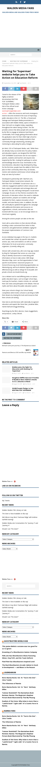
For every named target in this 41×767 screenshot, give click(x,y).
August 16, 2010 (18, 384)
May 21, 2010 (17, 373)
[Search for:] (20, 55)
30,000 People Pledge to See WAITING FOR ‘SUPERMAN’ (22, 389)
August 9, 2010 (17, 392)
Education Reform (14, 334)
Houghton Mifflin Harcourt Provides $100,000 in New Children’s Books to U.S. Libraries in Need (25, 380)
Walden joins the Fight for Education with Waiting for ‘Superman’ (22, 369)
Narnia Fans (9, 711)
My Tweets (6, 501)
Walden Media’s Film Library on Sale (14, 510)
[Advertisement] (20, 31)
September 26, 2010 (10, 83)
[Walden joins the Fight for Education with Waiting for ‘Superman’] (6, 369)
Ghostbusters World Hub (16, 641)
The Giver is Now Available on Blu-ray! (15, 514)
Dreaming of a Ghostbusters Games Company (19, 652)
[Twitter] (24, 2)
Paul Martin (22, 83)
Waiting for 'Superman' (12, 338)
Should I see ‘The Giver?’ (10, 529)
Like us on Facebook (11, 486)
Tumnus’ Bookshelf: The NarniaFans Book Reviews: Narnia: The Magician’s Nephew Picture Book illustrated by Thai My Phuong (18, 695)
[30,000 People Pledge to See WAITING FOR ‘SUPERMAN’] (6, 390)
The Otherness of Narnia (11, 683)
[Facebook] (20, 2)
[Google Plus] (16, 2)
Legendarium (10, 672)
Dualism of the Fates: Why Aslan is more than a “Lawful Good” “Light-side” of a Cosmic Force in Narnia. (20, 703)
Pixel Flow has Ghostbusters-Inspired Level (18, 662)
